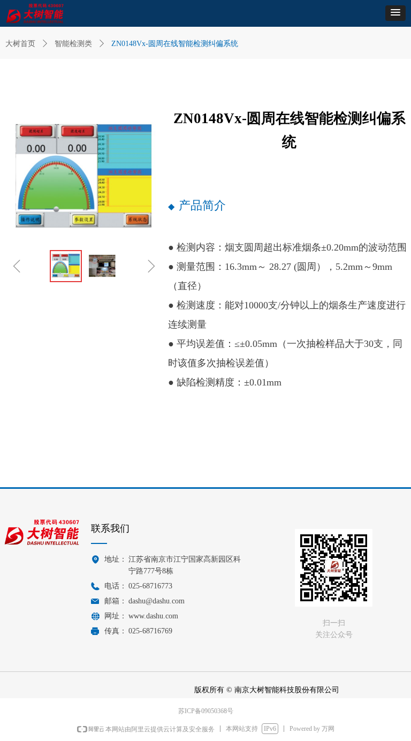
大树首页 (20, 44)
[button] (395, 13)
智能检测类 (73, 44)
